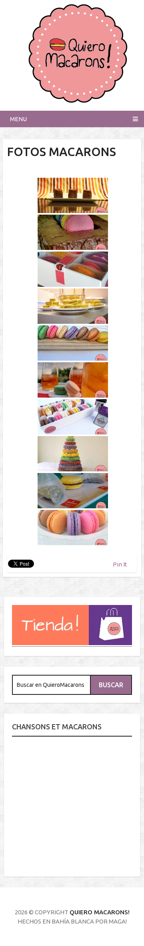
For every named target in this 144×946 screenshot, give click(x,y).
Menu (18, 119)
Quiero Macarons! (100, 912)
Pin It (120, 564)
